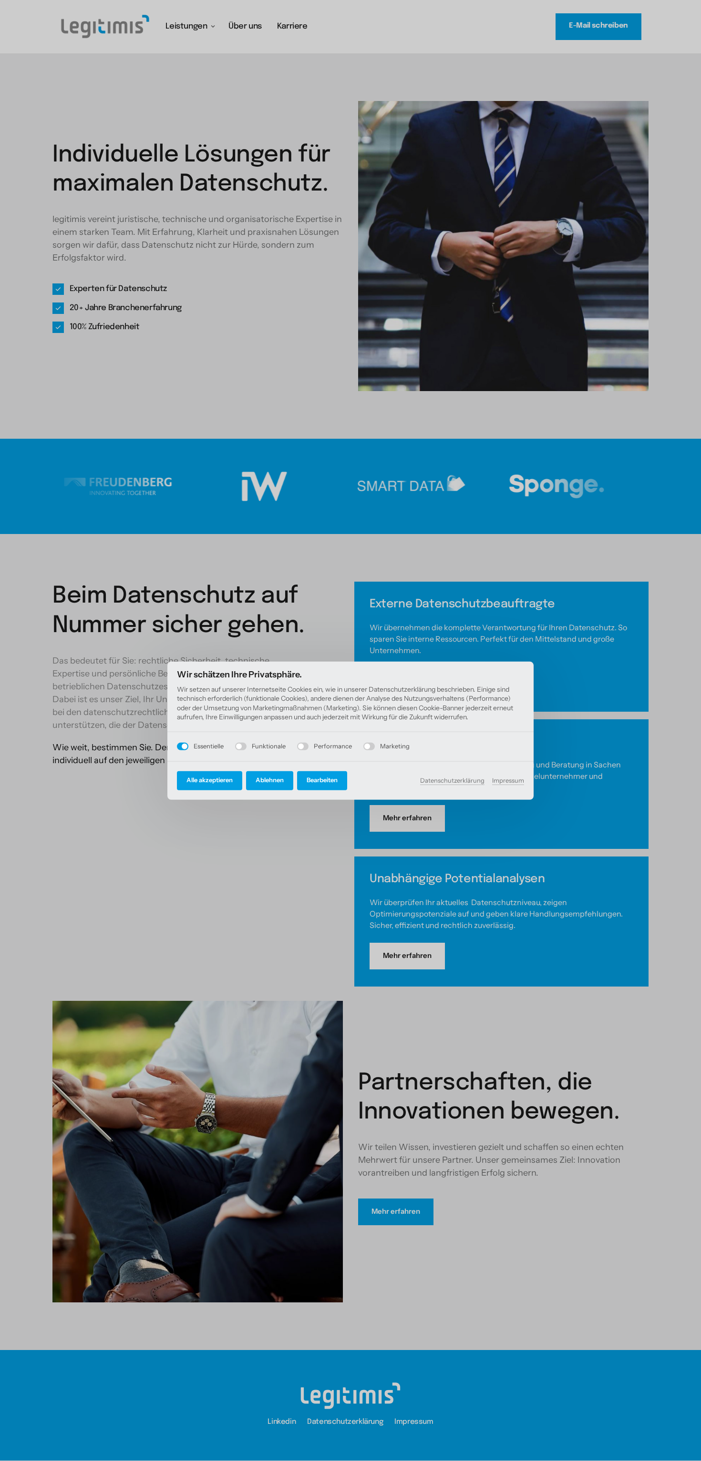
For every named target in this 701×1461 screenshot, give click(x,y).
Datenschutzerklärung (452, 781)
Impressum (508, 781)
